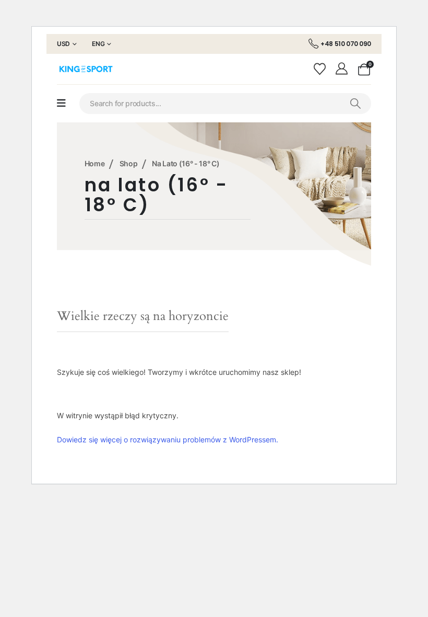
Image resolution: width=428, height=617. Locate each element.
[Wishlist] (320, 69)
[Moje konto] (343, 69)
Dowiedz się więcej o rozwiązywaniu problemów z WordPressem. (167, 439)
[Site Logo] (85, 69)
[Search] (355, 103)
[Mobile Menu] (61, 103)
